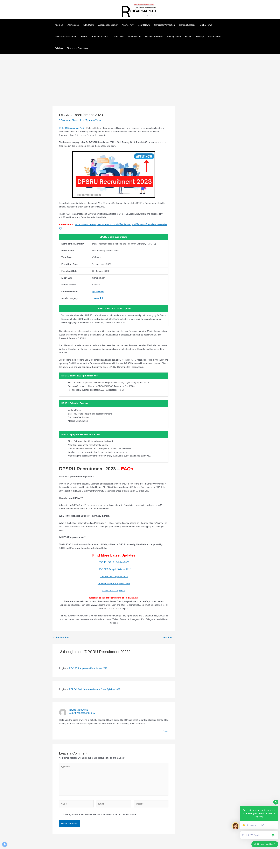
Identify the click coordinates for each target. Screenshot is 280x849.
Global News (206, 25)
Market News (134, 36)
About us (59, 25)
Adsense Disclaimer (108, 25)
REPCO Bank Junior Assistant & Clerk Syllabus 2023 (94, 689)
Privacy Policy (174, 36)
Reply (165, 731)
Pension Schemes (154, 36)
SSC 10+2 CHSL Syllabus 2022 (114, 562)
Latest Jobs (118, 36)
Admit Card (88, 25)
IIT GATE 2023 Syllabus (113, 590)
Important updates (99, 36)
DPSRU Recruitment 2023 (71, 128)
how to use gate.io (78, 710)
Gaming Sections (187, 25)
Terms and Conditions (77, 48)
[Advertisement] (113, 84)
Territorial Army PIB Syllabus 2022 (114, 583)
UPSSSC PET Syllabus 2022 (114, 576)
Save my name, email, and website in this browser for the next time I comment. (100, 814)
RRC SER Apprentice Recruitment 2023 (88, 668)
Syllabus (59, 48)
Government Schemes (65, 36)
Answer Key (128, 25)
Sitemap (200, 36)
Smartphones (214, 36)
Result (188, 36)
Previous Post (61, 637)
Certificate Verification (164, 25)
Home (84, 36)
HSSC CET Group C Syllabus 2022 (114, 569)
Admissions (73, 25)
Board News (144, 25)
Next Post (168, 637)
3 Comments (65, 120)
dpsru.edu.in (98, 291)
